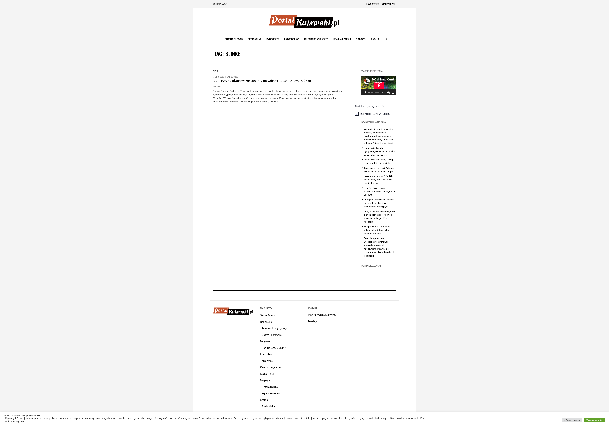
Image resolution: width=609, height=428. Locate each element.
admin (218, 87)
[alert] (375, 114)
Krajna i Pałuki (267, 373)
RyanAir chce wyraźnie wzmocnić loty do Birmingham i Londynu (379, 191)
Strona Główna (267, 315)
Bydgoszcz (232, 77)
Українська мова (271, 393)
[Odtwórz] (365, 92)
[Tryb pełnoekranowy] (393, 92)
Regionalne (266, 321)
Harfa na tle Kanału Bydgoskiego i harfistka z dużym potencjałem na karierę (380, 151)
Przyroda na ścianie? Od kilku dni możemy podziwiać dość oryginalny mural (379, 179)
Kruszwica (267, 360)
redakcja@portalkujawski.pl (322, 314)
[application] (378, 85)
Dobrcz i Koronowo (272, 334)
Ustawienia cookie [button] (572, 420)
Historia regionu (270, 386)
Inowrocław (266, 354)
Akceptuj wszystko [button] (594, 420)
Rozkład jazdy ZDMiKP (274, 347)
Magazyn (265, 380)
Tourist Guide (268, 406)
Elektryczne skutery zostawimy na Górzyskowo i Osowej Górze (262, 81)
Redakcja (312, 321)
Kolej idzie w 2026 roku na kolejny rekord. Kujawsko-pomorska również (377, 230)
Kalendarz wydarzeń (270, 367)
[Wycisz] (388, 92)
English (264, 399)
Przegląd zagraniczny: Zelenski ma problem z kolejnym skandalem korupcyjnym (379, 203)
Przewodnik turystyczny (274, 328)
